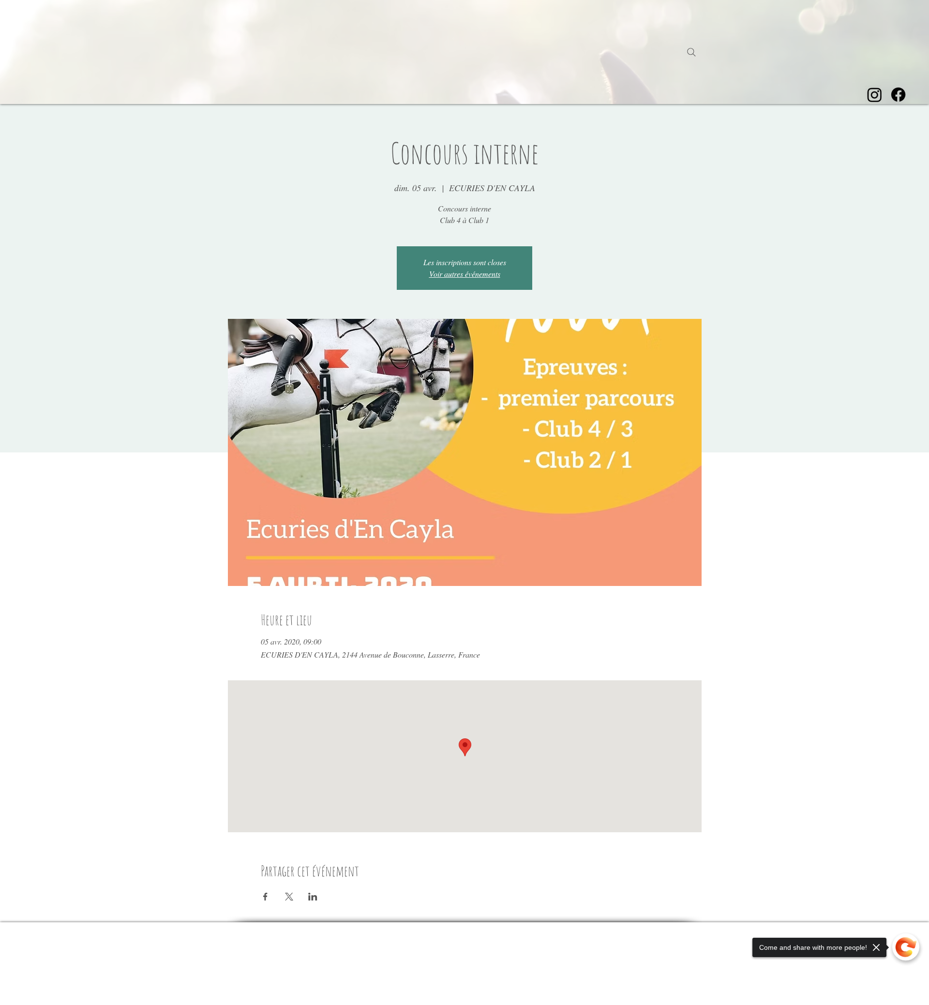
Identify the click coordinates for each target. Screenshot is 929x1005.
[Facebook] (898, 94)
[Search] (691, 52)
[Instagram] (874, 94)
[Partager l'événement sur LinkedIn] (312, 896)
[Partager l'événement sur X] (289, 896)
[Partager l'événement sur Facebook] (265, 896)
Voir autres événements (464, 274)
